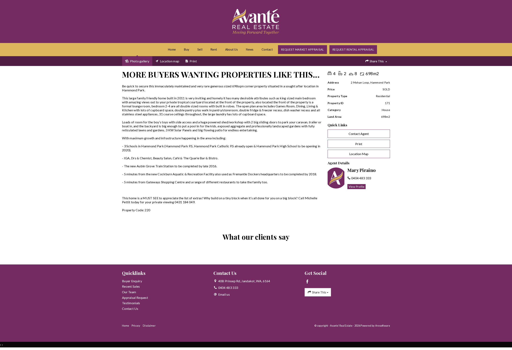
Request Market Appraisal (302, 49)
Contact (267, 49)
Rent (213, 49)
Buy (186, 49)
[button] (359, 144)
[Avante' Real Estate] (256, 21)
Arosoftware (382, 325)
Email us (224, 294)
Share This (376, 61)
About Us (231, 49)
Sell (199, 49)
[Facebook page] (307, 281)
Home (172, 49)
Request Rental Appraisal (353, 49)
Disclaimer (149, 325)
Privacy (136, 325)
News (249, 49)
